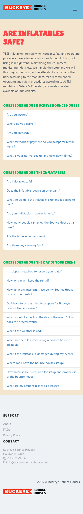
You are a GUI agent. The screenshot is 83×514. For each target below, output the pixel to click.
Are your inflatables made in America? (31, 213)
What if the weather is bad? (24, 331)
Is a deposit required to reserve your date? (34, 271)
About (7, 424)
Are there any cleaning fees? (25, 245)
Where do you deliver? (21, 124)
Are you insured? (18, 114)
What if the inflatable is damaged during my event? (40, 354)
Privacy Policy (12, 435)
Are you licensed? (18, 133)
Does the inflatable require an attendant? (33, 190)
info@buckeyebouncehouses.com (27, 462)
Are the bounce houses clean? (26, 236)
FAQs (6, 429)
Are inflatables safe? (19, 181)
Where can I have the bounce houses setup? (35, 363)
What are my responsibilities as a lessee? (33, 386)
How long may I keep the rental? (28, 280)
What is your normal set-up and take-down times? (39, 155)
